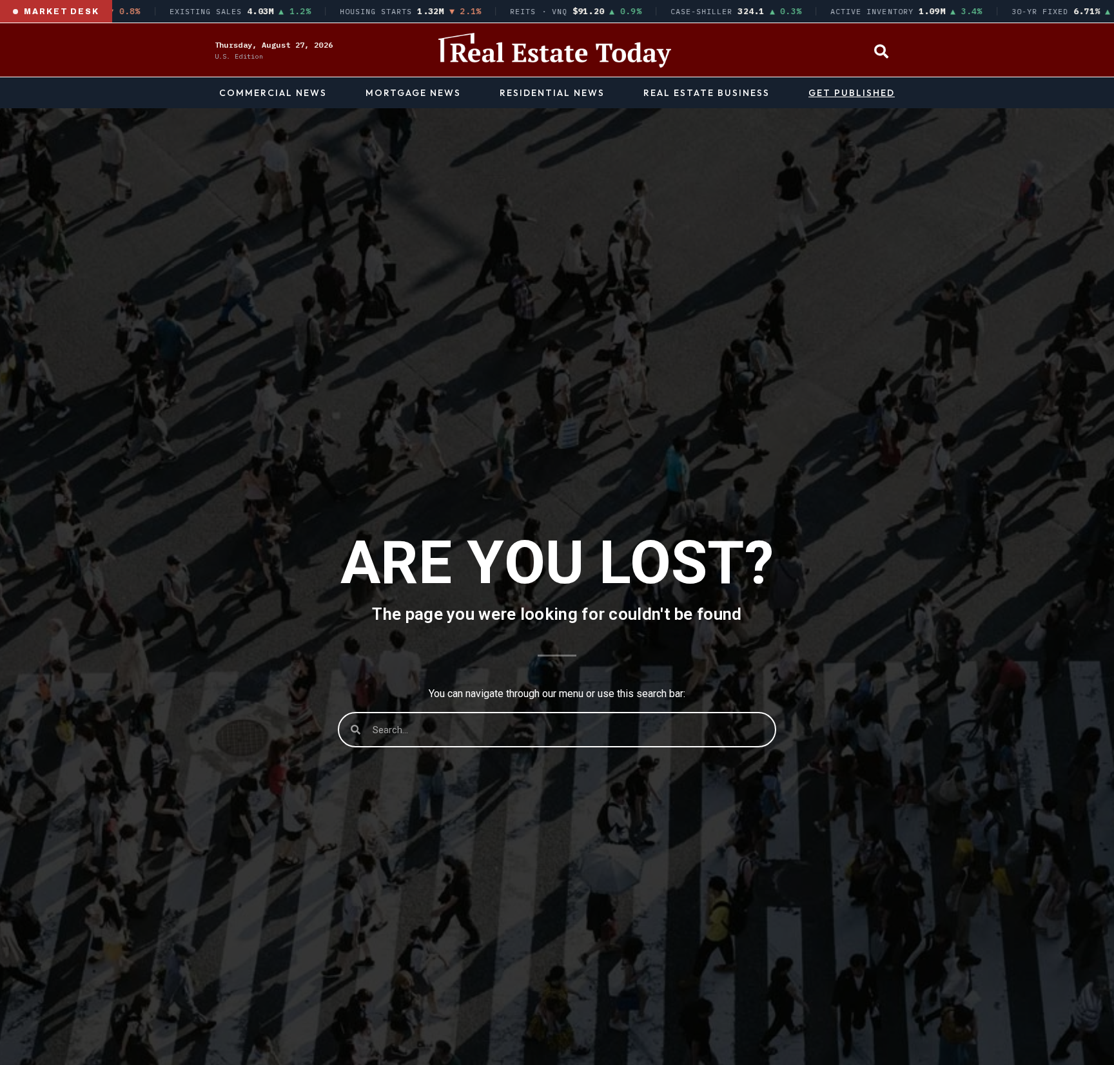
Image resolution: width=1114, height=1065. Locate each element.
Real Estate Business (706, 93)
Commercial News (273, 93)
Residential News (552, 93)
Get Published (851, 93)
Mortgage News (413, 93)
